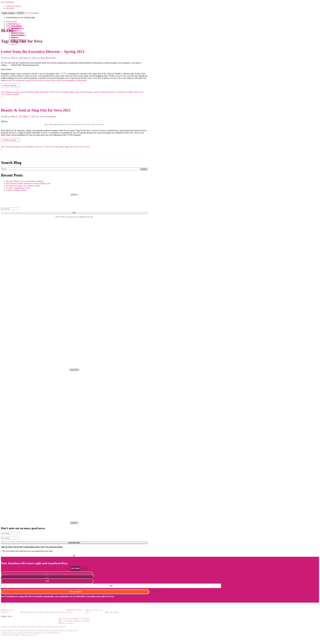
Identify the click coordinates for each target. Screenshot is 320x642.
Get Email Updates (18, 42)
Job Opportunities (52, 627)
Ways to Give (16, 28)
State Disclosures (24, 627)
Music (61, 147)
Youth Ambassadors (19, 40)
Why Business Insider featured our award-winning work (28, 183)
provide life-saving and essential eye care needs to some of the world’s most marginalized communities (46, 80)
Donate (75, 592)
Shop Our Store (17, 33)
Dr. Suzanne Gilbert (66, 92)
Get (74, 213)
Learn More (74, 370)
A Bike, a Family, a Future (16, 190)
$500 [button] (47, 581)
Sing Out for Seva (72, 147)
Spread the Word (17, 35)
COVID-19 (63, 74)
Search (143, 169)
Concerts (38, 147)
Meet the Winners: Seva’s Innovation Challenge (25, 181)
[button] (73, 568)
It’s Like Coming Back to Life (18, 188)
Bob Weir (44, 92)
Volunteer (15, 37)
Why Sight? (15, 24)
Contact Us (5, 627)
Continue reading (10, 85)
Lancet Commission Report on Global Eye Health (113, 92)
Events (13, 31)
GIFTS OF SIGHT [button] (13, 6)
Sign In (14, 44)
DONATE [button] (10, 9)
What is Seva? (16, 26)
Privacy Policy (38, 627)
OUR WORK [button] (11, 22)
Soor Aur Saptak (12, 94)
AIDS (36, 92)
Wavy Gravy (85, 147)
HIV (77, 92)
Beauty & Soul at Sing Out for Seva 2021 (36, 110)
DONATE (20, 13)
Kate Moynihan (48, 58)
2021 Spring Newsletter (10, 92)
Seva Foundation (7, 2)
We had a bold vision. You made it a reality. (23, 186)
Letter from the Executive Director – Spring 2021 (43, 51)
